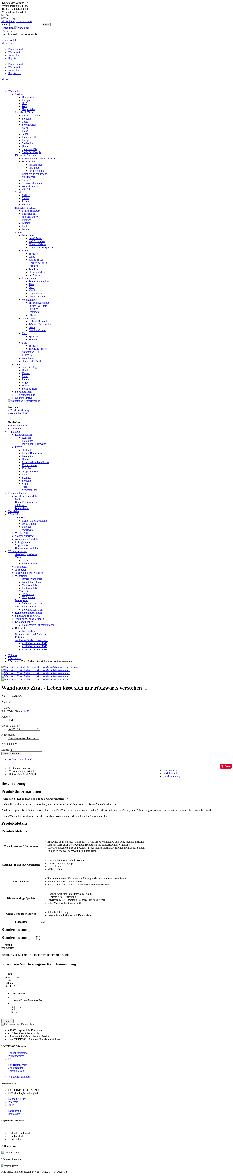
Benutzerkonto (16, 49)
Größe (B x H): (10, 725)
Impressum (14, 1113)
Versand (25, 710)
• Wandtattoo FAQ (18, 413)
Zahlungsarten (16, 1067)
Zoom (74, 667)
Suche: (5, 24)
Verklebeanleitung (18, 1052)
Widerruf (13, 1101)
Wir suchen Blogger (19, 1076)
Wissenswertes (16, 1055)
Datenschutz (14, 1110)
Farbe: (5, 716)
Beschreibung (170, 770)
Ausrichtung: (8, 734)
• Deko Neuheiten (18, 425)
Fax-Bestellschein (17, 1064)
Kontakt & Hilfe (17, 1098)
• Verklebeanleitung (18, 410)
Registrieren (14, 58)
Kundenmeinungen (173, 776)
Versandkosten (16, 1070)
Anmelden (13, 55)
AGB (11, 1105)
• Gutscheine (15, 428)
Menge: (5, 749)
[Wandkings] (8, 18)
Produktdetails (170, 773)
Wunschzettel (15, 52)
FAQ (11, 1059)
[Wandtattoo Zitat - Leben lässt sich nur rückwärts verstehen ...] (35, 670)
